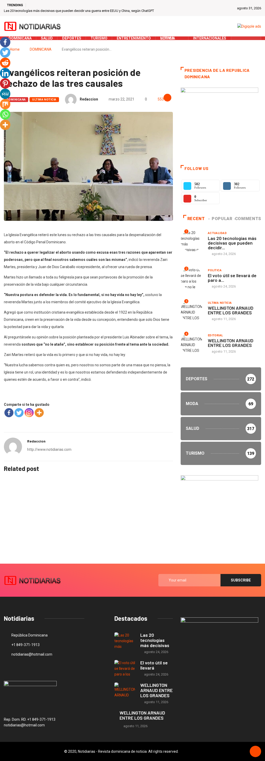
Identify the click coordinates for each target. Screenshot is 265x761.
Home (15, 49)
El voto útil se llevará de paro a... (232, 278)
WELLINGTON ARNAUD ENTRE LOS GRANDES (230, 310)
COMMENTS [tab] (248, 218)
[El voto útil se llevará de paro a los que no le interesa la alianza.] (124, 668)
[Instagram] (29, 412)
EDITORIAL (215, 335)
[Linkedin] (5, 73)
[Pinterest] (5, 83)
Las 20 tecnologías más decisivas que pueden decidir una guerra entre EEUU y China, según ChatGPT (79, 11)
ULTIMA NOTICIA (44, 99)
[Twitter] (246, 38)
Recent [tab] (196, 218)
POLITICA (215, 270)
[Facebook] (8, 412)
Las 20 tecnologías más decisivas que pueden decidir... (232, 242)
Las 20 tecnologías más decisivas (154, 640)
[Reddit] (5, 63)
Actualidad (217, 233)
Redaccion (89, 99)
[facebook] (238, 38)
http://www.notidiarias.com (49, 449)
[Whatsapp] (5, 114)
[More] (39, 412)
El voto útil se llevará (154, 665)
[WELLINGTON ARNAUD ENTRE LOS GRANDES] (124, 690)
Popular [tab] (222, 218)
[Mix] (5, 104)
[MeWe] (5, 94)
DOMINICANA (40, 49)
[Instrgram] (254, 38)
